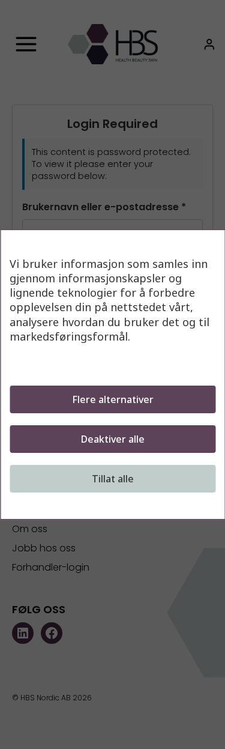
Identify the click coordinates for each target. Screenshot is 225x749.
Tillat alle (113, 478)
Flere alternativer (113, 399)
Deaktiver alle (113, 439)
